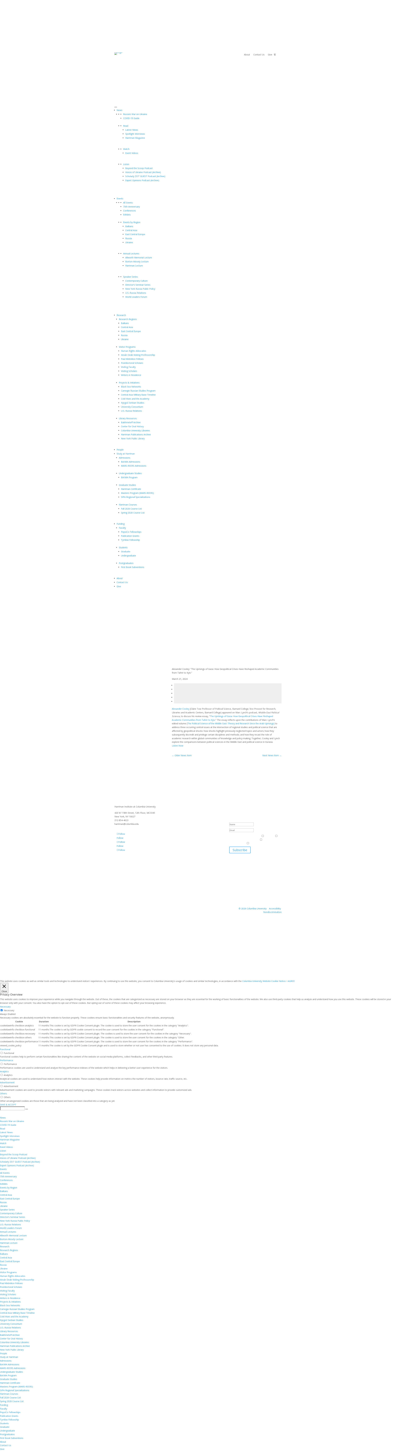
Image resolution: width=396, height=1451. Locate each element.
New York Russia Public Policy (140, 288)
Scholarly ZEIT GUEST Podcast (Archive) (145, 176)
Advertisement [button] (7, 1082)
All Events (128, 202)
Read (125, 125)
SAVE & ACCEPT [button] (8, 1104)
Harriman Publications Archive (136, 434)
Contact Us (259, 55)
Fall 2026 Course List (131, 508)
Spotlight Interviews (135, 133)
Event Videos (131, 153)
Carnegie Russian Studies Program (138, 390)
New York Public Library (133, 438)
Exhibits (127, 214)
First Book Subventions (132, 567)
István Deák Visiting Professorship (138, 354)
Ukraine (129, 242)
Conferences (129, 210)
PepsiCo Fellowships (131, 531)
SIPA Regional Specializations (135, 497)
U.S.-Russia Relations (135, 292)
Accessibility (275, 908)
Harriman (269, 836)
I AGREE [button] (291, 981)
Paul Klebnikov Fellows (132, 358)
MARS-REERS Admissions (133, 465)
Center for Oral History (132, 426)
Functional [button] (5, 1049)
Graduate (125, 551)
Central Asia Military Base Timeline (138, 394)
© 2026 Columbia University (253, 908)
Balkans (129, 226)
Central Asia (131, 230)
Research (121, 315)
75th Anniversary (131, 206)
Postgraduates (126, 563)
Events (120, 198)
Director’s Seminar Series (137, 284)
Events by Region (131, 222)
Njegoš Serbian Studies (132, 402)
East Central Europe (135, 234)
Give (270, 55)
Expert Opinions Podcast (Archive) (142, 180)
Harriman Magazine (135, 137)
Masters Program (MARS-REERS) (137, 493)
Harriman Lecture (134, 265)
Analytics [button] (4, 1071)
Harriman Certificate (131, 488)
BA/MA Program (129, 477)
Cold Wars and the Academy (135, 398)
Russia (128, 238)
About (247, 55)
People (120, 449)
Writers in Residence (131, 375)
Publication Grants (130, 535)
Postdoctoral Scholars (132, 362)
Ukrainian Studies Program (263, 843)
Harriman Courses (128, 504)
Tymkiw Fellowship (130, 539)
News (119, 110)
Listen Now (177, 745)
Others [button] (3, 1093)
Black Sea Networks (131, 386)
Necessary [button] (5, 1006)
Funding (121, 523)
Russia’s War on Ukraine (135, 114)
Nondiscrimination (272, 912)
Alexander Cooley (180, 708)
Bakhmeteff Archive (131, 422)
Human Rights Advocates (133, 350)
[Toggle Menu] (115, 107)
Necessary (9, 1010)
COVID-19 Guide (131, 118)
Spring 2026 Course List (133, 512)
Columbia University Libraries (135, 430)
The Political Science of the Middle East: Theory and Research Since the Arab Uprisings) (231, 723)
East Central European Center (244, 839)
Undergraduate (128, 555)
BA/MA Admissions (130, 461)
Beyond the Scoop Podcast (139, 168)
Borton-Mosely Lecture (137, 261)
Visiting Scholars (129, 371)
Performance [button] (6, 1060)
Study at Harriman (126, 453)
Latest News (131, 129)
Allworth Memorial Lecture (138, 257)
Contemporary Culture (136, 280)
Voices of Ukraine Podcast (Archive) (143, 172)
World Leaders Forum (136, 296)
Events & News (237, 836)
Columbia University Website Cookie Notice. (264, 981)
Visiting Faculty (128, 366)
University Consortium (132, 406)
